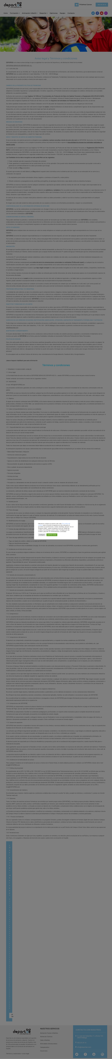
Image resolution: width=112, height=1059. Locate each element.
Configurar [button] (42, 534)
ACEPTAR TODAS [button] (52, 534)
